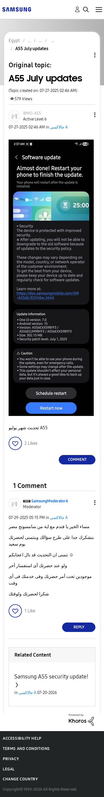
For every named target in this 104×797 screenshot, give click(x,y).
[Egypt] (16, 9)
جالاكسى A (59, 127)
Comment (77, 459)
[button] (86, 114)
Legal (9, 769)
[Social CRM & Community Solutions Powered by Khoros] (81, 719)
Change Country (20, 779)
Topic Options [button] (85, 55)
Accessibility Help (22, 738)
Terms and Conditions (26, 748)
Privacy (11, 759)
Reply (78, 627)
